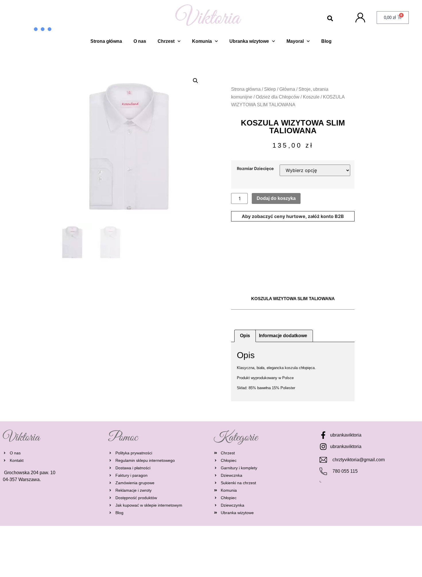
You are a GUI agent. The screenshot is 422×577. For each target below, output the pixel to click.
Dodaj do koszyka (276, 198)
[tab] (245, 336)
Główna (287, 89)
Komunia (202, 41)
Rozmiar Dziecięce (255, 169)
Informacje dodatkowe (283, 335)
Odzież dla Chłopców (277, 96)
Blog (326, 41)
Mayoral (295, 41)
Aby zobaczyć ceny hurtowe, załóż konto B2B (293, 216)
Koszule (311, 96)
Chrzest (166, 41)
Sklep (270, 89)
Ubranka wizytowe (249, 41)
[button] (330, 18)
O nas (139, 41)
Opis (245, 335)
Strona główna (106, 41)
